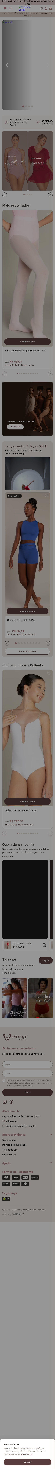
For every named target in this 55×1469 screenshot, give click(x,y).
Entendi (27, 1462)
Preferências (26, 1454)
